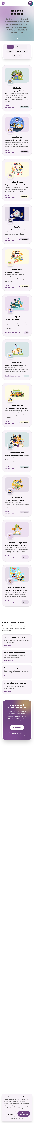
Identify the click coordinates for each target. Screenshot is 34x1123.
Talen (10, 51)
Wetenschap (21, 47)
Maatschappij (21, 51)
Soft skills (17, 56)
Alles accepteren (24, 1113)
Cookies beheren (17, 1118)
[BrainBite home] (3, 3)
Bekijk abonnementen (12, 106)
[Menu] (30, 3)
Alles (10, 47)
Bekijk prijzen (17, 734)
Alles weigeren (10, 1113)
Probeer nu (17, 727)
